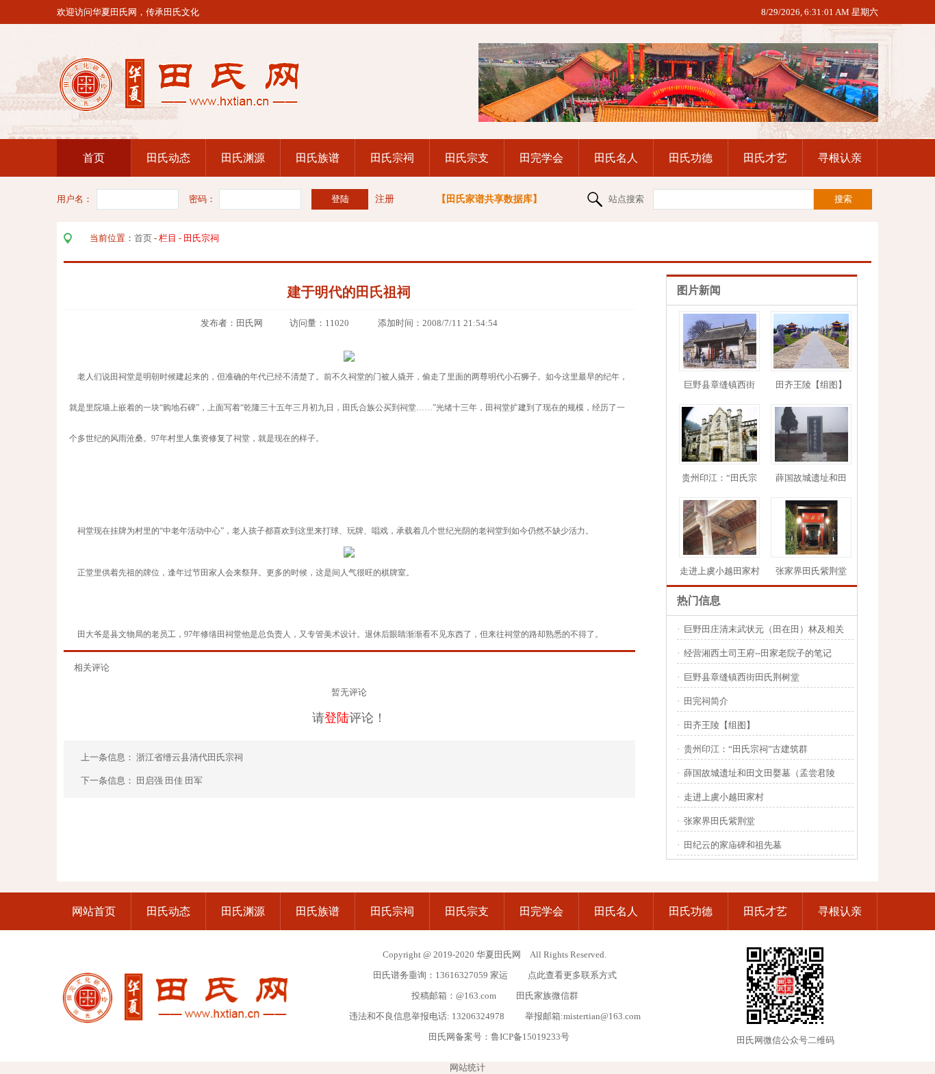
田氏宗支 (467, 158)
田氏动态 (168, 158)
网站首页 (94, 911)
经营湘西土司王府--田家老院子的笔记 (758, 653)
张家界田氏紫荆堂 (811, 571)
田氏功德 (691, 158)
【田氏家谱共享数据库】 (489, 199)
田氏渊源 (243, 158)
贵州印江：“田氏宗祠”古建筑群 (746, 749)
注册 (384, 199)
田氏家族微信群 (547, 995)
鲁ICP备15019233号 (530, 1037)
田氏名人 (616, 158)
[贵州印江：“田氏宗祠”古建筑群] (723, 458)
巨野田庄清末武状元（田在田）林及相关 (764, 629)
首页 (94, 158)
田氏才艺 (765, 158)
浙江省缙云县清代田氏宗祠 (190, 757)
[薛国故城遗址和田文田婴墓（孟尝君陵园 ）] (811, 458)
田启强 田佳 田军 (169, 780)
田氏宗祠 (392, 158)
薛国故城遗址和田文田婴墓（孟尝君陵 (759, 773)
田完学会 (541, 158)
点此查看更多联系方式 (572, 975)
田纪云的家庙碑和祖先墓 (733, 845)
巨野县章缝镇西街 (719, 384)
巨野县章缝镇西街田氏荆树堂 (741, 677)
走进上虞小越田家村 (720, 571)
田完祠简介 (706, 701)
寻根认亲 (840, 158)
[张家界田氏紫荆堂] (811, 552)
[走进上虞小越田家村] (719, 552)
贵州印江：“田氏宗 (719, 478)
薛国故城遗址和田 (811, 478)
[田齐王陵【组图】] (814, 365)
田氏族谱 (318, 158)
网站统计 (467, 1067)
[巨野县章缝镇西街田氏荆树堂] (719, 365)
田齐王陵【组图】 (811, 384)
